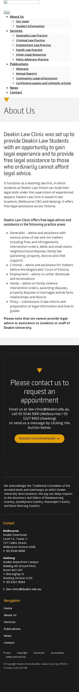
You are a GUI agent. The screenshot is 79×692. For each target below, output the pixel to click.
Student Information (30, 26)
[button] (7, 12)
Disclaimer (39, 652)
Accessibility (57, 652)
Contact (16, 92)
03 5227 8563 (15, 582)
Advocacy (22, 69)
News (14, 88)
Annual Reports (26, 73)
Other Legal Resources (31, 54)
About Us (17, 17)
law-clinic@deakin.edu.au (23, 589)
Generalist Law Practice (31, 35)
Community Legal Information (36, 78)
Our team (22, 21)
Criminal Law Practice (30, 40)
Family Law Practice (29, 50)
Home (8, 608)
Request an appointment (37, 438)
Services (16, 31)
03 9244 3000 (15, 551)
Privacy (7, 652)
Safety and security (16, 656)
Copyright (22, 652)
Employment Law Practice (33, 45)
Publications (19, 64)
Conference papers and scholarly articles (43, 83)
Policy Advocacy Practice (32, 59)
